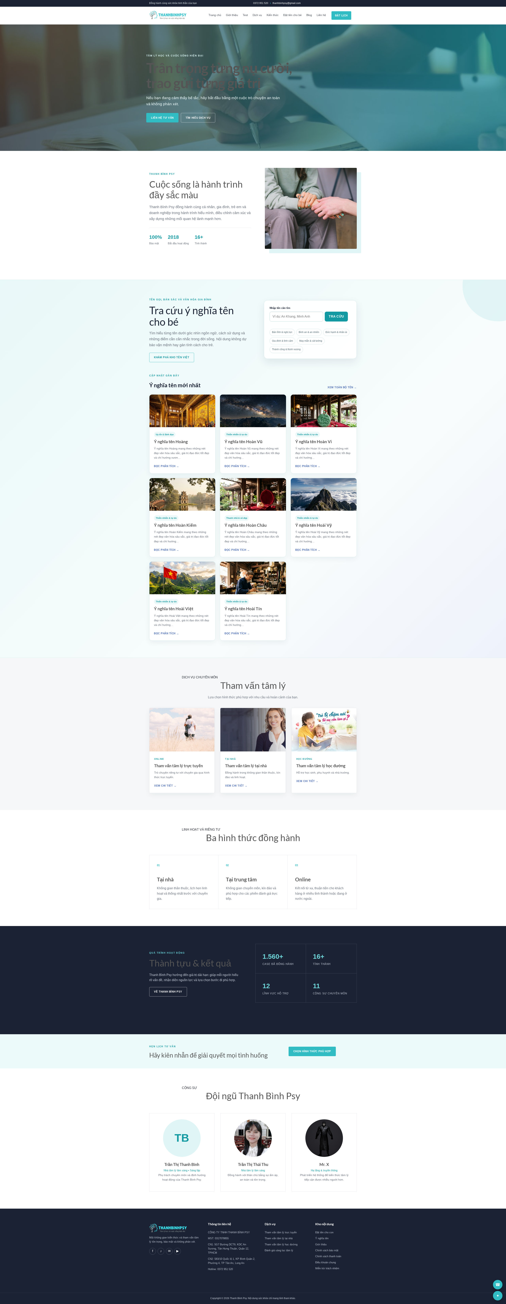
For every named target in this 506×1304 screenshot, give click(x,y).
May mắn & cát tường (310, 340)
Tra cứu (336, 316)
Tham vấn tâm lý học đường (320, 765)
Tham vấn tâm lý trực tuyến (178, 765)
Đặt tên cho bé (292, 15)
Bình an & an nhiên (309, 332)
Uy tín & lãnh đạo (165, 434)
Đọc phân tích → (166, 466)
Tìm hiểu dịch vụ (198, 117)
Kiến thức (272, 15)
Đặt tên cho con (324, 1232)
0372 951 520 (260, 3)
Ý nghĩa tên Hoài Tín (243, 608)
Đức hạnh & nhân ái (336, 332)
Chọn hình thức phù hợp (312, 1051)
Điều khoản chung (325, 1262)
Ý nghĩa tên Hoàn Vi (313, 441)
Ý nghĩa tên (322, 1238)
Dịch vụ (257, 15)
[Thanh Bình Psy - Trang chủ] (167, 16)
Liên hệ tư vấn (162, 117)
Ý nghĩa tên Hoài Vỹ (313, 525)
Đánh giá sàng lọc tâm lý (279, 1250)
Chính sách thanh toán (328, 1256)
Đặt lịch (341, 15)
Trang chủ (215, 15)
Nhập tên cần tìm (280, 307)
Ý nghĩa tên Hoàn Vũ (243, 441)
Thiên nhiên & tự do (236, 434)
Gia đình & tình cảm (282, 340)
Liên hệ (321, 15)
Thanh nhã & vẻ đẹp (236, 518)
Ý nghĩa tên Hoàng (171, 441)
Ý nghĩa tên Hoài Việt (173, 608)
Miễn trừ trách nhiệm (327, 1268)
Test (245, 15)
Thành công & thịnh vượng (286, 349)
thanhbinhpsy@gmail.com (287, 3)
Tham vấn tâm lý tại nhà (246, 765)
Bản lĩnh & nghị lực (282, 332)
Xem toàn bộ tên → (342, 387)
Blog (309, 15)
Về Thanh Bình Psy (168, 991)
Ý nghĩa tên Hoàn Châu (246, 525)
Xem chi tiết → (165, 785)
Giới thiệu (232, 15)
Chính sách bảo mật (326, 1250)
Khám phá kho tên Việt (171, 357)
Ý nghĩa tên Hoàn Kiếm (175, 525)
